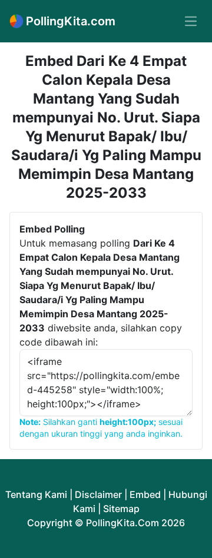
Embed (145, 494)
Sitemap (121, 508)
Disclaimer (98, 494)
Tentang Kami (36, 494)
